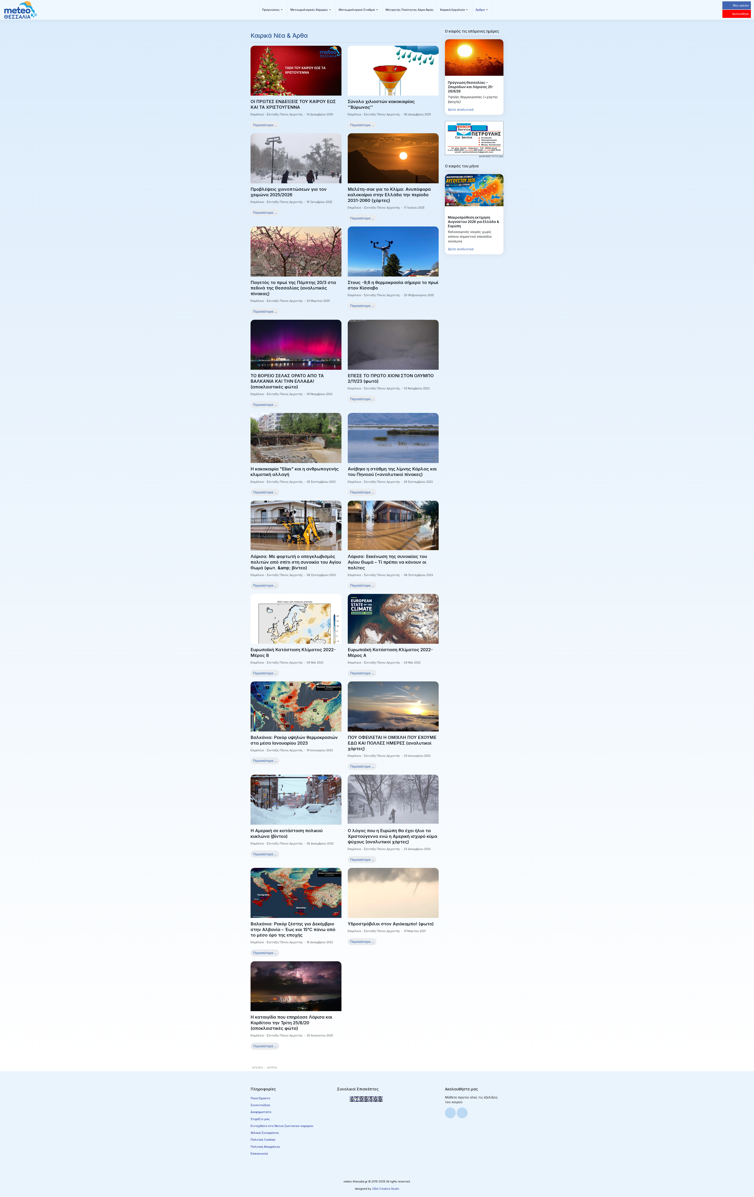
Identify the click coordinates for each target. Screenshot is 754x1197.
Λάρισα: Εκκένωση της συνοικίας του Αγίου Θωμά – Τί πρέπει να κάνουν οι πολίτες (387, 562)
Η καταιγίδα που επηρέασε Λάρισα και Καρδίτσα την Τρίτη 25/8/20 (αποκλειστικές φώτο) (291, 1022)
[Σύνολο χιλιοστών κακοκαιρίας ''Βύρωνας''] (393, 82)
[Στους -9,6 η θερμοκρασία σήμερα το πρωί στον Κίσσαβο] (393, 259)
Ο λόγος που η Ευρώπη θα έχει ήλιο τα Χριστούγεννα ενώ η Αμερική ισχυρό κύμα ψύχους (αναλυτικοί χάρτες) (392, 836)
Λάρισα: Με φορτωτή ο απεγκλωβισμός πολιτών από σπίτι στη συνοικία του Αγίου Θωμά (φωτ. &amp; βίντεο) (296, 562)
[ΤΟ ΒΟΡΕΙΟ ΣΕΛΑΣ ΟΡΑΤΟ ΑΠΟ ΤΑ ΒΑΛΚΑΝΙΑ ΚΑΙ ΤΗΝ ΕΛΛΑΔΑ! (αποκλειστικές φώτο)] (296, 352)
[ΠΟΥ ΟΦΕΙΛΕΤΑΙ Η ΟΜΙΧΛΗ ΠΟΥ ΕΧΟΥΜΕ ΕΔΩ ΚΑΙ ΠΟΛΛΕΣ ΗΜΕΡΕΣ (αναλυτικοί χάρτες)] (393, 715)
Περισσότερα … (265, 125)
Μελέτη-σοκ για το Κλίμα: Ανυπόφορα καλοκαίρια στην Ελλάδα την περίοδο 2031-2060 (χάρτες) (389, 195)
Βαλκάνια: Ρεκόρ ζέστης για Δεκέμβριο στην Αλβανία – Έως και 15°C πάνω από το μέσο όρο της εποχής (293, 929)
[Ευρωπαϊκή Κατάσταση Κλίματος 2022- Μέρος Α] (393, 622)
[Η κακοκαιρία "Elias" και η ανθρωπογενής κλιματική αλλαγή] (296, 447)
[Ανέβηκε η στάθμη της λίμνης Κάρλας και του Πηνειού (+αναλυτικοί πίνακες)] (393, 438)
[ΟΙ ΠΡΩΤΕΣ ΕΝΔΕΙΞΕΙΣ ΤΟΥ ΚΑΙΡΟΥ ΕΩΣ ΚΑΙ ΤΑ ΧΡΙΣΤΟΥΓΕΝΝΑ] (296, 76)
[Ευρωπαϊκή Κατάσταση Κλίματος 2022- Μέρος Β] (296, 636)
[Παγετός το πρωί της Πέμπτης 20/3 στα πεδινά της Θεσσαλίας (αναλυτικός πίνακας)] (296, 257)
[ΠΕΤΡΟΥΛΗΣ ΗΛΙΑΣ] (474, 138)
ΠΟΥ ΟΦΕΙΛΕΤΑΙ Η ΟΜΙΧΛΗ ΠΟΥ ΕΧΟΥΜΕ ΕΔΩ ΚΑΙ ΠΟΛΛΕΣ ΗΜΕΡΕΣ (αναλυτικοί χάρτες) (392, 743)
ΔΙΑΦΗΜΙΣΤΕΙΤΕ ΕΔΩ (491, 156)
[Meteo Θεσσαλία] (20, 9)
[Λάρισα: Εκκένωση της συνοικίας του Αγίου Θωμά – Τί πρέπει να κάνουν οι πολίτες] (393, 525)
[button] (273, 10)
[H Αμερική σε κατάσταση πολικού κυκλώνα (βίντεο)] (296, 800)
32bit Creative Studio (385, 1188)
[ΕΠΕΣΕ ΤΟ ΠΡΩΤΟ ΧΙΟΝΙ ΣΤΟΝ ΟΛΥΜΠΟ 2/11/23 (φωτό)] (393, 353)
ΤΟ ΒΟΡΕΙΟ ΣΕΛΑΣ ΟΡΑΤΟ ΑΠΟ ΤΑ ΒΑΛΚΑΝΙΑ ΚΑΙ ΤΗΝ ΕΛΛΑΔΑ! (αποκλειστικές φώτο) (287, 381)
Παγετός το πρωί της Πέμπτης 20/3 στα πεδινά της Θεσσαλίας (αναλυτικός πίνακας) (293, 288)
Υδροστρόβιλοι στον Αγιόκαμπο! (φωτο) (391, 923)
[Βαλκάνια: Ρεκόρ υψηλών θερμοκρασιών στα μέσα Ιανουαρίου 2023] (296, 710)
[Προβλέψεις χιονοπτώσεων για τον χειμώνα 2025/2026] (296, 167)
